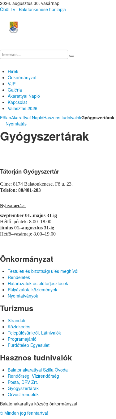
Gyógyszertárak (23, 388)
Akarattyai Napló (27, 117)
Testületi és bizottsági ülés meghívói (43, 271)
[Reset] (71, 56)
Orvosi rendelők (23, 394)
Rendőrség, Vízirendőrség (33, 376)
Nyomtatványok (23, 296)
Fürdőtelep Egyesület (28, 345)
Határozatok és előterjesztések (38, 283)
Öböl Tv (7, 9)
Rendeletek (19, 277)
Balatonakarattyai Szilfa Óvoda (38, 370)
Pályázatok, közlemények (32, 289)
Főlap (5, 117)
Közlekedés (19, 326)
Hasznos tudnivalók (62, 117)
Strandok (16, 320)
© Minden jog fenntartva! (24, 413)
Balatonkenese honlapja (42, 9)
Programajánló (22, 339)
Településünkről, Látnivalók (34, 333)
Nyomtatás (15, 124)
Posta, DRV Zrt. (23, 382)
